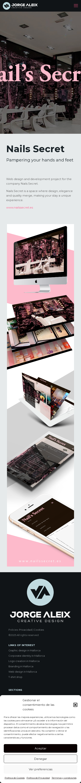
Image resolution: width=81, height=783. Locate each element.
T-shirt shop (15, 676)
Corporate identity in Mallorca (26, 655)
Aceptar (40, 748)
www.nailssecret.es (19, 207)
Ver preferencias (40, 769)
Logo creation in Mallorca (24, 661)
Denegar (40, 759)
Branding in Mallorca (20, 666)
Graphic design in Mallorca (24, 650)
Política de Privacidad (38, 777)
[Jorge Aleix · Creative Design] (20, 5)
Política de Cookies (15, 777)
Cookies (39, 629)
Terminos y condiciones (64, 777)
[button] (75, 705)
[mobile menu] (76, 5)
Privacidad (25, 629)
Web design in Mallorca (22, 671)
